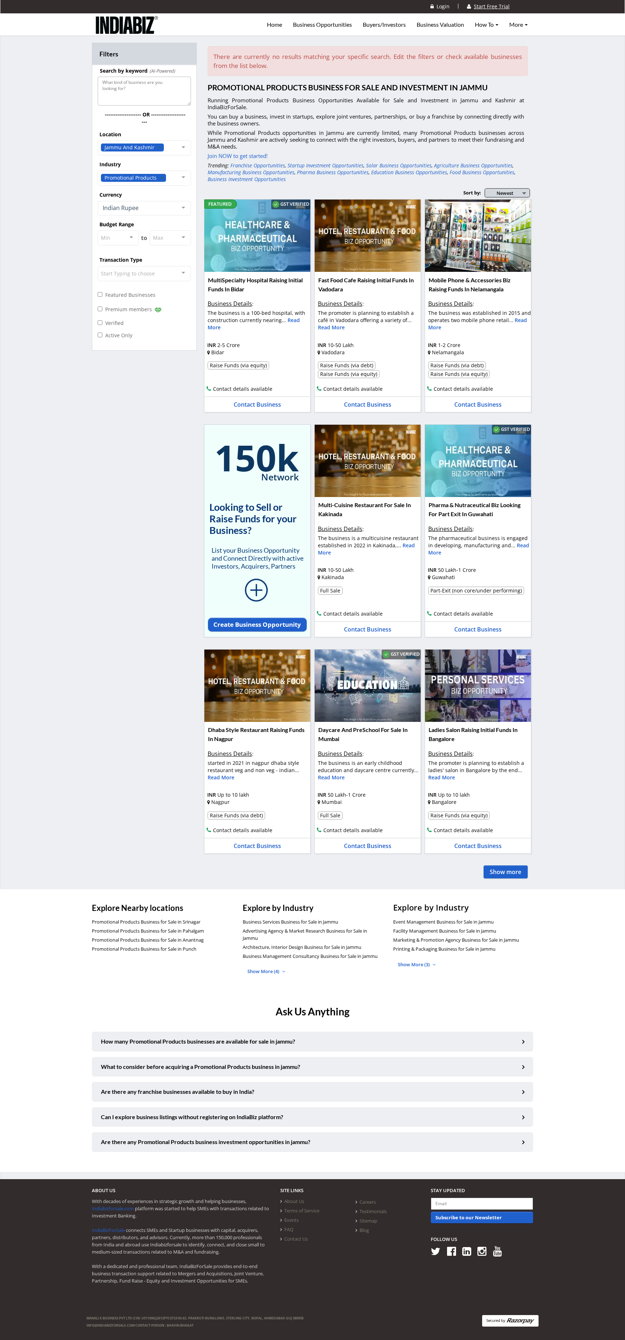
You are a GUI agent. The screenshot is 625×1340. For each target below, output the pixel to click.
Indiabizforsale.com (113, 1208)
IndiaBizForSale (108, 1230)
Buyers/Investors (384, 24)
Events (291, 1220)
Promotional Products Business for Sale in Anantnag (148, 940)
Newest (505, 193)
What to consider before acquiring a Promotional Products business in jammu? (200, 1066)
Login (442, 6)
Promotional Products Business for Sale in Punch (144, 949)
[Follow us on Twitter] (438, 1251)
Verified (113, 323)
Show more (505, 872)
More (516, 24)
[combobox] (144, 147)
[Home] (127, 31)
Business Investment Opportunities (247, 179)
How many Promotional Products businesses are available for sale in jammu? (198, 1041)
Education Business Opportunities (409, 172)
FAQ (288, 1229)
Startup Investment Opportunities (325, 165)
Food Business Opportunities (482, 172)
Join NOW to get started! (238, 155)
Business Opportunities (322, 24)
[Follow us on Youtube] (500, 1251)
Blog (364, 1230)
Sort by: (472, 192)
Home (274, 24)
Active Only (117, 335)
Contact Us (296, 1239)
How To (485, 24)
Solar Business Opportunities (398, 165)
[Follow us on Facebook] (454, 1251)
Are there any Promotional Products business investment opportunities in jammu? (205, 1141)
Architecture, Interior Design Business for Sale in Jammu (302, 947)
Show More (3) (414, 964)
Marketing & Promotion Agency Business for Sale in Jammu (456, 940)
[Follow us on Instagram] (484, 1251)
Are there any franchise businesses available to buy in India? (177, 1091)
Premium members (127, 309)
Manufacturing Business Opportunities (251, 172)
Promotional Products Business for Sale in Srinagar (146, 922)
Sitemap (368, 1220)
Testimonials (373, 1211)
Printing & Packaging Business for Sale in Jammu (444, 949)
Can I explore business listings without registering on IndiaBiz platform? (192, 1116)
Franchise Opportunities (257, 165)
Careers (368, 1202)
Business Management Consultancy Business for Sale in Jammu (310, 956)
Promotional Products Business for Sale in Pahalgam (148, 931)
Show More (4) (263, 971)
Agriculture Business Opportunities (473, 165)
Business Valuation (440, 24)
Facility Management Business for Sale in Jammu (444, 931)
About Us (294, 1201)
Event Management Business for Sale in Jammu (443, 922)
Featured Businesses (129, 294)
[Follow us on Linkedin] (469, 1251)
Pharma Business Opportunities (333, 172)
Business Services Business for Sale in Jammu (290, 922)
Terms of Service (301, 1210)
